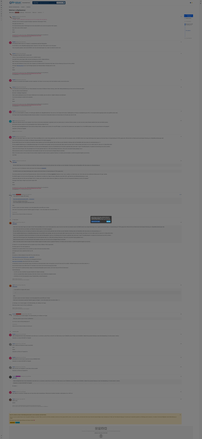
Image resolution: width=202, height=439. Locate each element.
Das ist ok (108, 221)
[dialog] (101, 219)
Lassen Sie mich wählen (96, 221)
